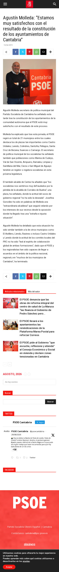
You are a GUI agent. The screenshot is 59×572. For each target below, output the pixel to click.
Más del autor (34, 291)
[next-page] (10, 364)
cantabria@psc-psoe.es (36, 533)
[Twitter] (23, 52)
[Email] (43, 52)
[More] (50, 52)
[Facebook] (16, 52)
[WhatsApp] (36, 52)
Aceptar (9, 567)
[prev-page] (5, 364)
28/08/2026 (16, 434)
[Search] (55, 4)
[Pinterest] (29, 52)
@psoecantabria (37, 431)
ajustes (26, 561)
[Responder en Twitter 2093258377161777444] (12, 458)
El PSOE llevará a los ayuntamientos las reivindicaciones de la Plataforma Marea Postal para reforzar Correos (37, 328)
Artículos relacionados (15, 291)
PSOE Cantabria (19, 431)
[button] (5, 4)
